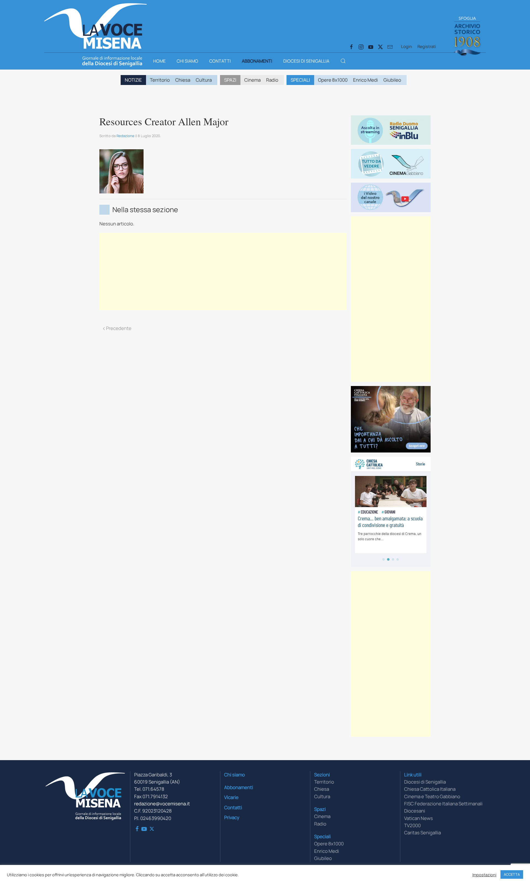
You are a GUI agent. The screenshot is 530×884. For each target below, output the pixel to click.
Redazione (125, 135)
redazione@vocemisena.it (162, 803)
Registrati (426, 46)
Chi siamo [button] (187, 61)
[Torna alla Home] (95, 25)
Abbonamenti (257, 61)
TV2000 (412, 825)
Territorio (160, 80)
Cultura (204, 80)
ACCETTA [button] (512, 874)
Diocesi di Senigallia (306, 61)
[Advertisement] (223, 271)
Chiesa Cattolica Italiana (429, 789)
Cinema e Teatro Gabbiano (432, 796)
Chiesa (182, 80)
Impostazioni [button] (484, 874)
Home (159, 61)
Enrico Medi (365, 80)
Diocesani (414, 811)
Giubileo (392, 80)
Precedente (118, 328)
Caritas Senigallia (422, 832)
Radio (272, 80)
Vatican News (418, 818)
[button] (343, 61)
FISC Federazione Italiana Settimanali (443, 803)
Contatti (220, 61)
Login (406, 46)
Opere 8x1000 (333, 80)
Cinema (252, 80)
